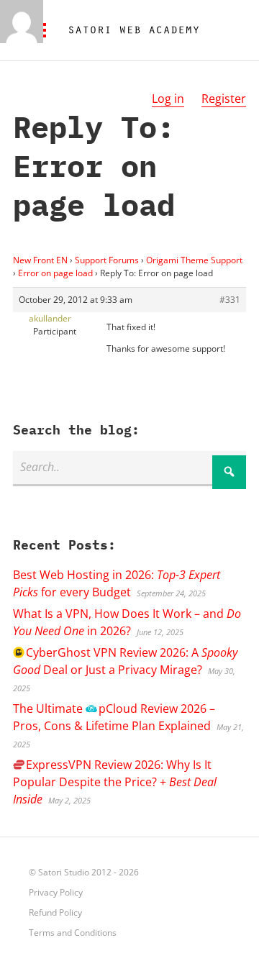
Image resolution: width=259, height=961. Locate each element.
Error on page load (55, 273)
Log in (168, 98)
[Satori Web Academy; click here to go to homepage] (128, 30)
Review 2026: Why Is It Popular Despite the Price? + (115, 782)
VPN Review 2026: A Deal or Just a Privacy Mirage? (125, 661)
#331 (229, 299)
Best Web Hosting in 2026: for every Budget (116, 583)
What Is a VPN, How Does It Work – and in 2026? (127, 622)
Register (223, 98)
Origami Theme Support (194, 260)
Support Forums (107, 260)
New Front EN (40, 260)
